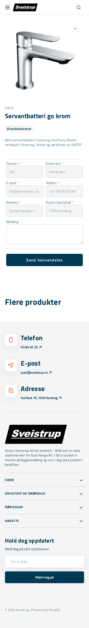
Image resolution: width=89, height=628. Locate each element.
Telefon (53, 182)
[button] (7, 7)
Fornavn (14, 163)
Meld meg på (44, 577)
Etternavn (55, 163)
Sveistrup (22, 610)
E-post (12, 182)
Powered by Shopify (45, 610)
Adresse (13, 202)
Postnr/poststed (60, 202)
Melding (12, 221)
